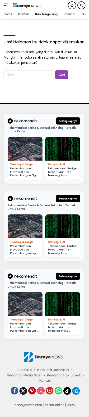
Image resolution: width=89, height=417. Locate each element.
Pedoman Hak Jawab (64, 375)
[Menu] (7, 5)
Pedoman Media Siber (24, 375)
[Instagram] (41, 391)
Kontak (45, 380)
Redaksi (25, 370)
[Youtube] (49, 391)
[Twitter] (23, 391)
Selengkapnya (68, 121)
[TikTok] (67, 391)
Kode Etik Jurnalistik (53, 370)
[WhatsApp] (58, 391)
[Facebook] (14, 391)
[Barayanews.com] (26, 5)
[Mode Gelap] (72, 5)
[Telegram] (76, 391)
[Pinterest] (32, 391)
